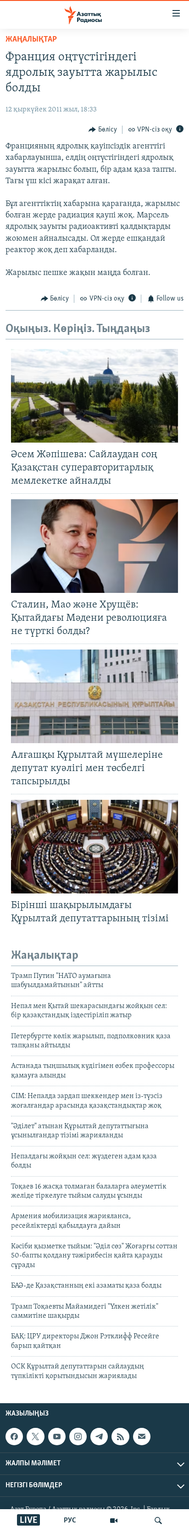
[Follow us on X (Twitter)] (35, 1436)
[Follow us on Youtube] (57, 1436)
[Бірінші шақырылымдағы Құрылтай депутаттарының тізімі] (94, 846)
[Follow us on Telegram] (99, 1436)
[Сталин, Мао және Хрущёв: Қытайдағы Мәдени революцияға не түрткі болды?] (94, 546)
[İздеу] (158, 1520)
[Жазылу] (141, 1436)
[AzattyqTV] (114, 1520)
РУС (70, 1520)
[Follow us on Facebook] (14, 1436)
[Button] (103, 130)
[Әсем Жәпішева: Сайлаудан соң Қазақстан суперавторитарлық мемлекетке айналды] (94, 396)
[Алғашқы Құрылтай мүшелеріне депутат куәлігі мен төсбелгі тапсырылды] (94, 696)
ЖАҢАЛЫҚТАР (31, 40)
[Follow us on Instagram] (78, 1436)
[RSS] (120, 1436)
